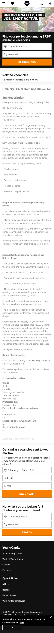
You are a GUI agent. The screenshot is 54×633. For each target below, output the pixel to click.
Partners (6, 570)
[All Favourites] (12, 3)
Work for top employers (13, 601)
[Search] (42, 3)
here (22, 622)
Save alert (27, 493)
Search (27, 532)
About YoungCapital (12, 553)
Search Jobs (27, 62)
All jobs (5, 584)
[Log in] (50, 3)
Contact (6, 564)
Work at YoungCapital (12, 559)
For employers (9, 595)
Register (6, 589)
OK (12, 627)
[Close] (50, 619)
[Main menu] (3, 3)
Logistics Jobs (10, 438)
